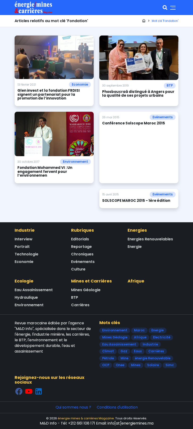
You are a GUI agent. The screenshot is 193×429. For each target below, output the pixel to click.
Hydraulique (26, 297)
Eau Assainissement (34, 290)
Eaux (138, 351)
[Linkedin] (38, 391)
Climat (108, 351)
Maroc (139, 330)
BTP (170, 85)
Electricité (161, 337)
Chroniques (82, 254)
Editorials (80, 239)
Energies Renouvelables (150, 239)
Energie (135, 246)
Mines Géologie (86, 290)
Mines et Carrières (91, 281)
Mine (124, 358)
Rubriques (82, 230)
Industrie (25, 230)
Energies (137, 230)
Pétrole (108, 358)
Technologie (26, 254)
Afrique (136, 281)
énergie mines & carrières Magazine (86, 418)
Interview (23, 239)
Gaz (124, 351)
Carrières (80, 305)
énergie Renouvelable (152, 358)
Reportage (81, 246)
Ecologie (24, 281)
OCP (105, 365)
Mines (136, 365)
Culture (78, 269)
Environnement (75, 161)
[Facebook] (19, 391)
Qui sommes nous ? (73, 407)
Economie (80, 84)
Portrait (22, 246)
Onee (120, 365)
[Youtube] (28, 391)
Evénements (163, 117)
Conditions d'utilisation (117, 407)
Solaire (153, 365)
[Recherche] (165, 7)
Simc (169, 365)
